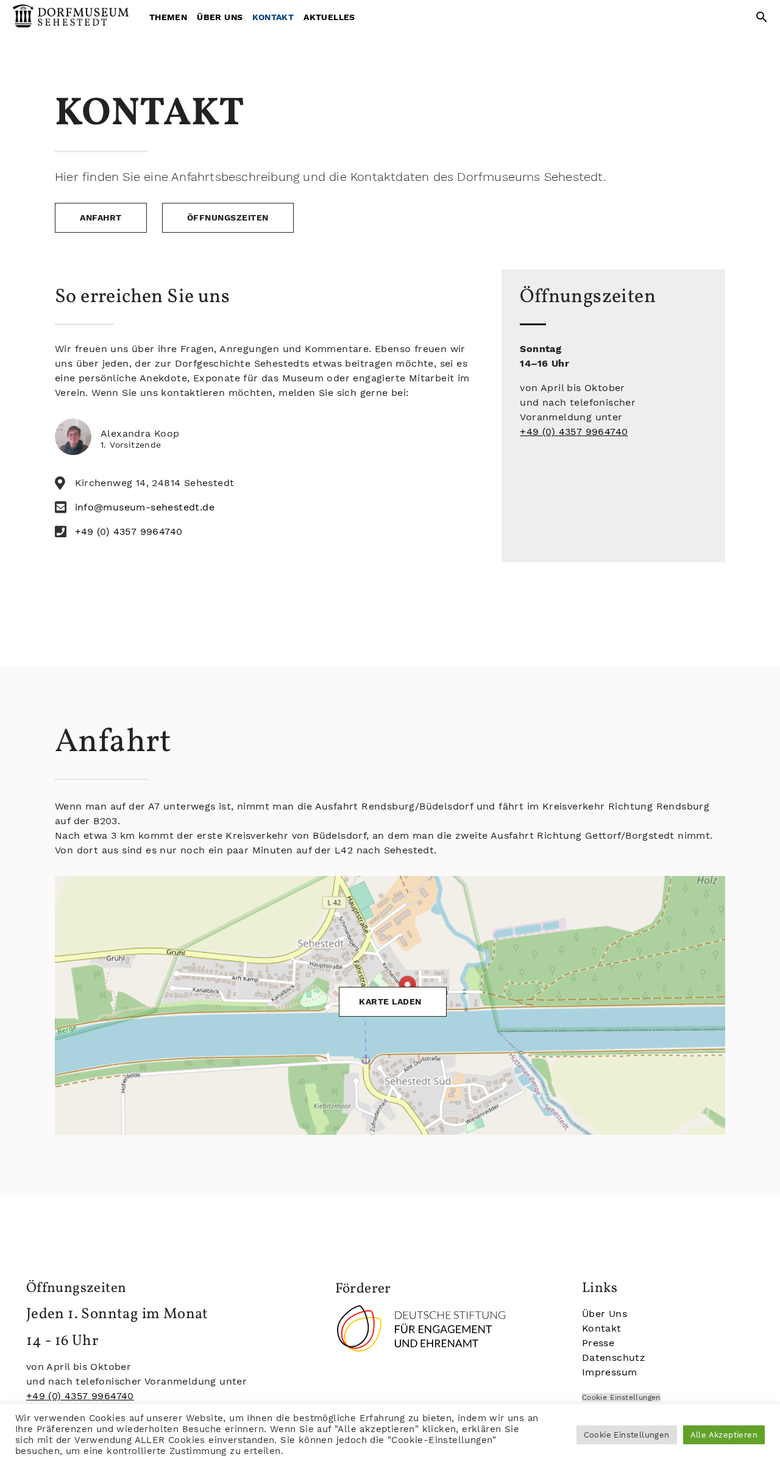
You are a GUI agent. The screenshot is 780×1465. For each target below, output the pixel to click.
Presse (598, 1343)
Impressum (609, 1372)
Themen (168, 17)
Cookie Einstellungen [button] (627, 1434)
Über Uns (220, 17)
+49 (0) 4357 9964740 (574, 431)
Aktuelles (329, 17)
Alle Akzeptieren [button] (723, 1434)
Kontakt (273, 17)
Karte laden (390, 1001)
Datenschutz (613, 1357)
